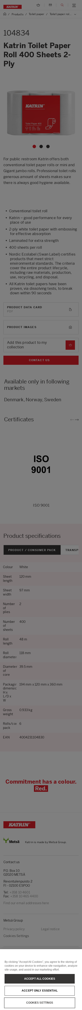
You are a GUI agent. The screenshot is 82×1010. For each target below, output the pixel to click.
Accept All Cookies (39, 978)
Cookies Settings (39, 1002)
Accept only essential (40, 990)
